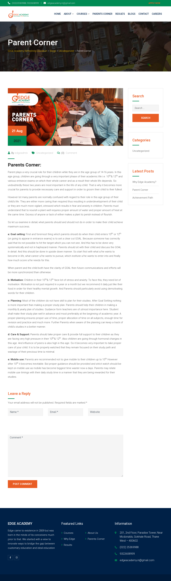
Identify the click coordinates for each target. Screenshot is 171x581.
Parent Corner (140, 189)
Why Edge (69, 538)
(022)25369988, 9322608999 (25, 3)
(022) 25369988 (129, 547)
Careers (157, 14)
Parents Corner (102, 14)
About (67, 14)
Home (57, 14)
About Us (93, 532)
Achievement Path (142, 197)
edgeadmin (21, 152)
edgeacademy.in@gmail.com (61, 3)
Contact (143, 14)
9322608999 (127, 553)
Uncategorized (44, 152)
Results (120, 14)
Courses (82, 14)
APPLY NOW (154, 3)
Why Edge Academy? (144, 181)
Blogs (131, 14)
